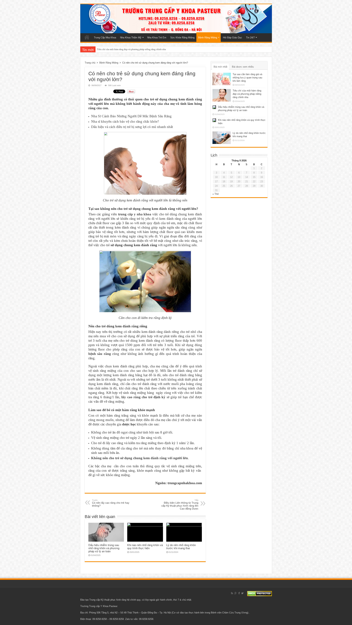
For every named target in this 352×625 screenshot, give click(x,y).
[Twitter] (242, 593)
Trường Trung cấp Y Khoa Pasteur (98, 606)
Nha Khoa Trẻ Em (156, 37)
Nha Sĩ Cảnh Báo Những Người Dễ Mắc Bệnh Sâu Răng (131, 116)
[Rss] (232, 593)
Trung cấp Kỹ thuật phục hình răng (107, 599)
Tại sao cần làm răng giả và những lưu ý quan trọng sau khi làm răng (247, 77)
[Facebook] (239, 593)
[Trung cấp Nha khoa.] (176, 18)
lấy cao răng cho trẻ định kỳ (143, 397)
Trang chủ (87, 37)
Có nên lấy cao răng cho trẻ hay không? (110, 503)
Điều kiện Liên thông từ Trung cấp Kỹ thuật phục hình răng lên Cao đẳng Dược (179, 504)
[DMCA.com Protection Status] (259, 593)
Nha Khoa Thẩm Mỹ (130, 37)
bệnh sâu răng (99, 354)
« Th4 (215, 194)
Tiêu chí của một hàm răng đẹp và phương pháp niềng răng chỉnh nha (131, 49)
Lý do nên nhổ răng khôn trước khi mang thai (181, 546)
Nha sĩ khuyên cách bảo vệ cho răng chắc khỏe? (125, 121)
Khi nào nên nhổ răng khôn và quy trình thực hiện (145, 546)
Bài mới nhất (220, 66)
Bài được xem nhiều (243, 66)
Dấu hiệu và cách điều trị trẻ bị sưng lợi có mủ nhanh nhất (132, 127)
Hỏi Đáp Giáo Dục (232, 37)
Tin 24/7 (250, 37)
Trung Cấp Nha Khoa (105, 37)
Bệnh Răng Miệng (207, 37)
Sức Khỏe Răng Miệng (182, 37)
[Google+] (235, 593)
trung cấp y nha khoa (134, 214)
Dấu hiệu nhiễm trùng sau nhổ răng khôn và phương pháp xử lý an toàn (103, 548)
